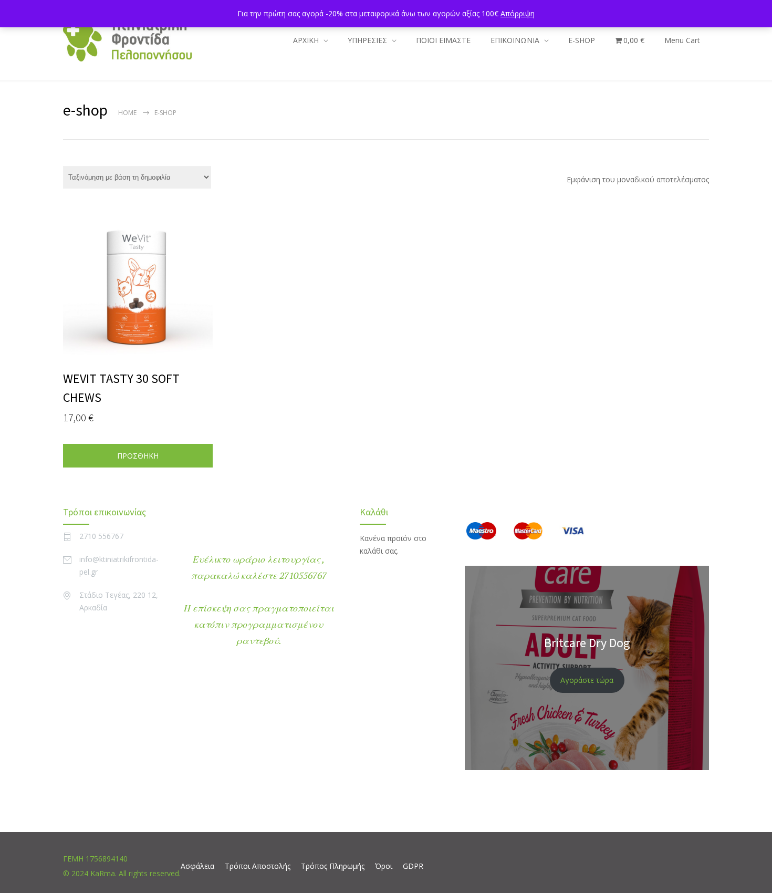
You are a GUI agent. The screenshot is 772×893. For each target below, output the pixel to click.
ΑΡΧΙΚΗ (306, 40)
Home (127, 112)
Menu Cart (682, 40)
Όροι (383, 866)
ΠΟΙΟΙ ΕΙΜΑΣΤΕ (443, 40)
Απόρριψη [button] (517, 13)
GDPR (413, 866)
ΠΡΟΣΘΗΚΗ (138, 456)
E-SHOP (581, 40)
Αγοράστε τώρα (586, 680)
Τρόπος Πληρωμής (332, 866)
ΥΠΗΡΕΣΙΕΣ (367, 40)
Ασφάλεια (197, 866)
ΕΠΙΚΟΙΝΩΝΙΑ (515, 40)
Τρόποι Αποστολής (257, 866)
